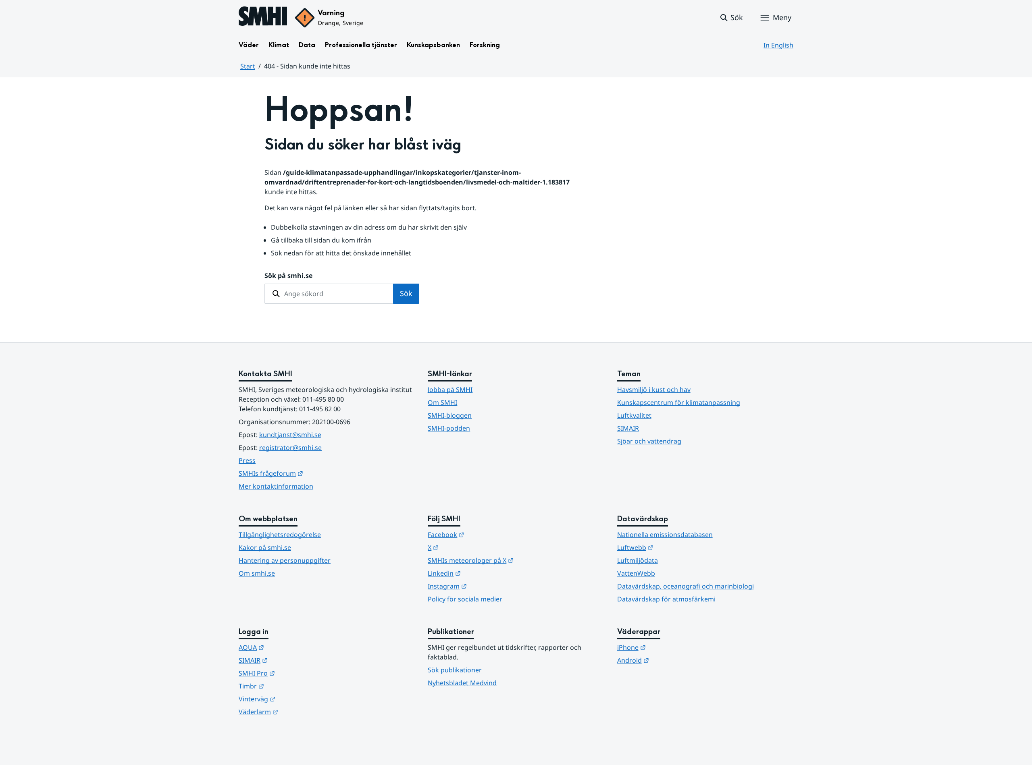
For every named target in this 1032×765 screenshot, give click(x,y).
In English (778, 45)
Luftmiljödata (637, 560)
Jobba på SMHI (450, 389)
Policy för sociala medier (465, 599)
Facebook (485, 534)
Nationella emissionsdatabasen (665, 534)
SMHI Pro (296, 673)
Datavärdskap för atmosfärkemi (666, 599)
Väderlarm (298, 711)
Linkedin (484, 573)
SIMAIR (628, 428)
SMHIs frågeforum (310, 473)
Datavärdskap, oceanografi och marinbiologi (685, 586)
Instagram (487, 586)
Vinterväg (296, 698)
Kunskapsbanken (433, 45)
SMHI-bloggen (450, 415)
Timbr (291, 685)
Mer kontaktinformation (276, 486)
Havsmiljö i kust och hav (654, 389)
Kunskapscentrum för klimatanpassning (678, 402)
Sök (406, 293)
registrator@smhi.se (290, 447)
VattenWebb (636, 573)
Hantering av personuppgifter (285, 560)
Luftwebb (674, 547)
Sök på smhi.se (288, 275)
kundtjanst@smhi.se (290, 434)
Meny (782, 17)
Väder (249, 45)
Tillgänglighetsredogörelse (280, 534)
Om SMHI (442, 402)
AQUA (291, 647)
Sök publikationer (455, 669)
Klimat (278, 45)
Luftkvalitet (634, 415)
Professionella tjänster (361, 45)
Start (247, 66)
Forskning (485, 45)
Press (247, 460)
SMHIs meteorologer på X (510, 560)
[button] (731, 18)
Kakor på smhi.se (265, 547)
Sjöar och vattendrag (649, 441)
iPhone (671, 647)
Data (307, 45)
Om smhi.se (257, 573)
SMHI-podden (449, 428)
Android (672, 660)
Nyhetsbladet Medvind (462, 682)
